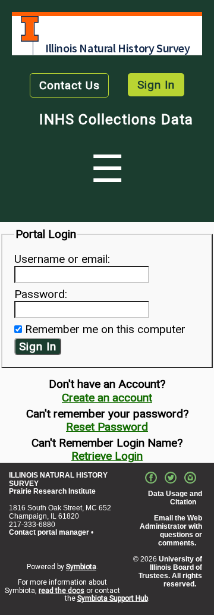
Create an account (107, 397)
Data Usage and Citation (175, 498)
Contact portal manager (49, 532)
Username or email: (62, 259)
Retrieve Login (107, 456)
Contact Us (69, 85)
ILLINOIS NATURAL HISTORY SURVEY (58, 479)
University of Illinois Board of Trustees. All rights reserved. (170, 571)
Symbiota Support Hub (112, 598)
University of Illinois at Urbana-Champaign (30, 29)
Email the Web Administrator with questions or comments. (171, 530)
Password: (40, 294)
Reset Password (107, 427)
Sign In (156, 85)
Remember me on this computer (105, 329)
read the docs (61, 590)
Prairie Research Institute (52, 491)
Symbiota (81, 567)
